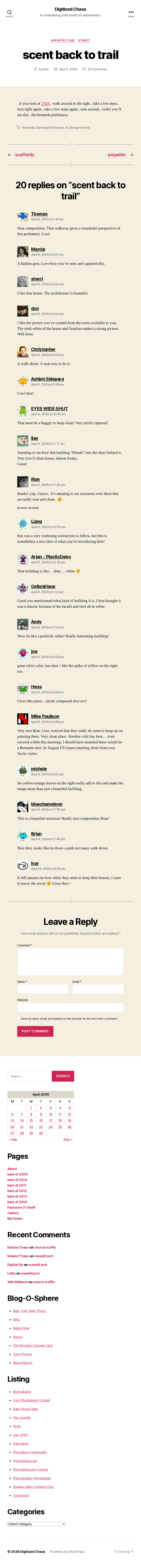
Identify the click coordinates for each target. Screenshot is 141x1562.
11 (60, 1114)
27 (12, 1133)
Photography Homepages (32, 1478)
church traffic (45, 1247)
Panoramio (21, 1443)
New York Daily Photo (29, 1311)
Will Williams (17, 1282)
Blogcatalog (22, 1392)
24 (51, 1127)
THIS (45, 103)
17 (50, 1120)
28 (22, 1133)
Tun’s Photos (22, 1354)
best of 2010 (17, 1180)
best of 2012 (17, 1191)
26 (69, 1127)
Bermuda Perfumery (50, 127)
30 (41, 1133)
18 (60, 1120)
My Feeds (14, 1218)
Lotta (11, 1273)
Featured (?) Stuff (21, 1207)
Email (77, 982)
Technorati (21, 1495)
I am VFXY (20, 1435)
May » (68, 1139)
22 (31, 1127)
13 (12, 1120)
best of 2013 (17, 1196)
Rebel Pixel (21, 1328)
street (84, 40)
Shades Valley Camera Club (33, 1487)
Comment (24, 945)
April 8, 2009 (68, 69)
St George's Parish (77, 127)
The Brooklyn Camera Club (33, 1345)
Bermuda (28, 127)
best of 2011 (16, 1185)
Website (22, 1000)
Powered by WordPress (67, 1552)
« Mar (13, 1139)
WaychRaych (22, 1363)
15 (31, 1120)
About (12, 1169)
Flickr (17, 1426)
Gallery (13, 1213)
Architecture (63, 40)
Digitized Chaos (70, 9)
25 (60, 1127)
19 (69, 1120)
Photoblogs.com (25, 1461)
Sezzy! (18, 1337)
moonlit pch (44, 1256)
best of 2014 (17, 1202)
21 (21, 1127)
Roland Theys (18, 1247)
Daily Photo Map (25, 1409)
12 (69, 1114)
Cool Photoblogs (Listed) (31, 1400)
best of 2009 (17, 1174)
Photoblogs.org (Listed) (30, 1469)
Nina (16, 1319)
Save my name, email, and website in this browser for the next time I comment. (69, 1018)
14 (22, 1120)
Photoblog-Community (30, 1452)
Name (22, 982)
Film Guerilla (22, 1418)
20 (12, 1127)
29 (31, 1133)
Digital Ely (15, 1265)
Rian (46, 69)
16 (41, 1120)
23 (41, 1127)
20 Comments (97, 69)
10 (51, 1114)
